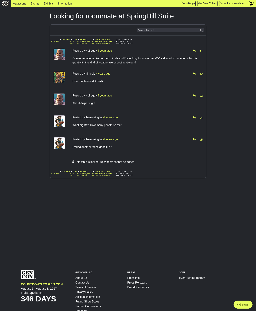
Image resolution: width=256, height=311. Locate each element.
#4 (201, 117)
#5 (201, 139)
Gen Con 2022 (73, 41)
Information (65, 3)
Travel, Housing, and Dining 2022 (84, 41)
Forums (55, 41)
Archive (66, 39)
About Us (81, 277)
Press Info (133, 277)
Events (35, 3)
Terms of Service (85, 287)
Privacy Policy (84, 291)
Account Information (87, 296)
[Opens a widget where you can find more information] (243, 305)
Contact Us (82, 282)
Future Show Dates (87, 301)
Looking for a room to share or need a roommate (102, 41)
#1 (201, 50)
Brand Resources (138, 287)
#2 (201, 73)
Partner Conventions (88, 306)
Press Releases (137, 282)
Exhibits (49, 3)
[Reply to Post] (194, 50)
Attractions (19, 3)
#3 (201, 95)
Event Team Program (192, 277)
